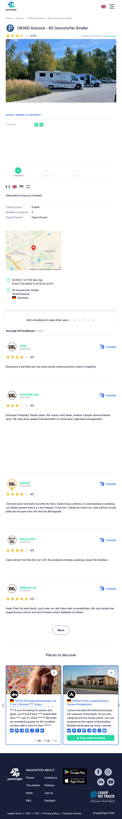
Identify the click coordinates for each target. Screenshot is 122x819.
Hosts (29, 793)
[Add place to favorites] (54, 672)
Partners (49, 785)
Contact (75, 175)
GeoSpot (49, 800)
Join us (48, 793)
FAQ (28, 800)
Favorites (46, 175)
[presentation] (10, 71)
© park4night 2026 (103, 813)
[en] (103, 6)
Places (20, 18)
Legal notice (14, 813)
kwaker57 (111, 36)
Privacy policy (51, 813)
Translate (110, 347)
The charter (33, 785)
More (61, 630)
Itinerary (18, 175)
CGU (27, 813)
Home (9, 18)
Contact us (50, 777)
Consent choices (72, 813)
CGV (36, 813)
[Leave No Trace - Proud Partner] (102, 796)
